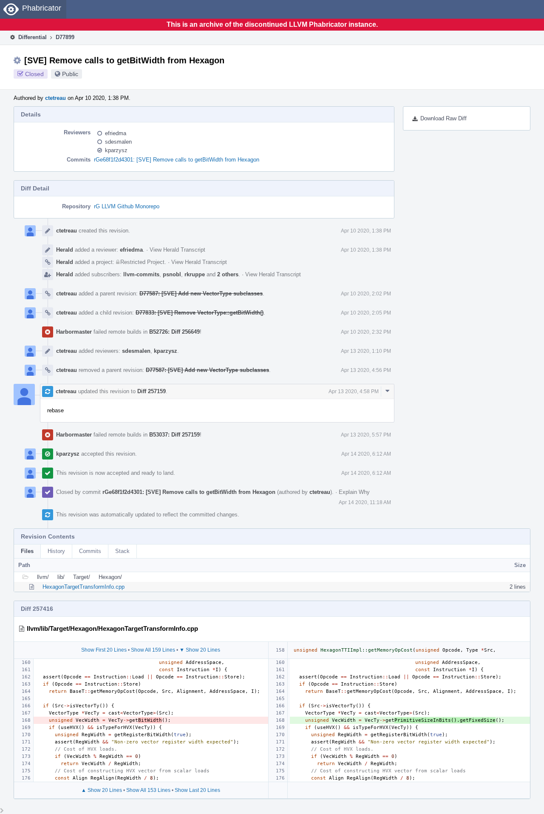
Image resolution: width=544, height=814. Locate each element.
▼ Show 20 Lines (199, 650)
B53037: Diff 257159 (174, 434)
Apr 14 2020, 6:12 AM (366, 454)
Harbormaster (74, 332)
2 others (227, 274)
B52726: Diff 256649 (174, 332)
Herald (64, 250)
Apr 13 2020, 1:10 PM (366, 351)
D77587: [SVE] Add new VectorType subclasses (201, 293)
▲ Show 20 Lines (101, 790)
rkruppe (194, 274)
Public (70, 74)
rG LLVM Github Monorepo (126, 206)
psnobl (172, 274)
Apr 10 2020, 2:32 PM (366, 332)
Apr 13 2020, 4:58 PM (354, 391)
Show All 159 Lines (153, 650)
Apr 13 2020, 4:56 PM (366, 370)
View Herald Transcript (177, 250)
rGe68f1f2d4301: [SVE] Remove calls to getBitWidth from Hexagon (176, 159)
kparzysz (116, 150)
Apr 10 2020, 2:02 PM (366, 294)
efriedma (115, 133)
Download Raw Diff (443, 118)
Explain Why (354, 492)
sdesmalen (118, 142)
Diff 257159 (151, 391)
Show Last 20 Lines (197, 790)
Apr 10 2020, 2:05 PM (366, 313)
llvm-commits (141, 274)
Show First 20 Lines (104, 650)
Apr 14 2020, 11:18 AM (365, 502)
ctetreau (55, 98)
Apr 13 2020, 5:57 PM (366, 435)
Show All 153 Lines (148, 790)
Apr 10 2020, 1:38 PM (366, 231)
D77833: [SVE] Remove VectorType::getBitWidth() (200, 312)
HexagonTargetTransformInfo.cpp (83, 587)
